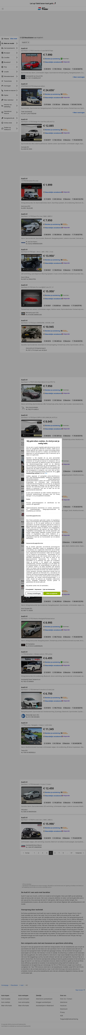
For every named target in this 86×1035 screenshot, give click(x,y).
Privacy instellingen (34, 593)
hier (46, 473)
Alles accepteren (51, 593)
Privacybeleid (29, 589)
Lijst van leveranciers (49, 589)
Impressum (38, 589)
